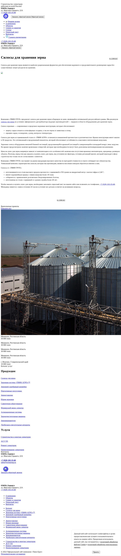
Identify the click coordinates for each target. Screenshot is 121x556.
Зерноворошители (13, 535)
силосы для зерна (7, 122)
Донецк (12, 489)
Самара (12, 505)
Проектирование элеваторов (17, 548)
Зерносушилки (12, 521)
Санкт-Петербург (16, 508)
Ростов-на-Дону (15, 503)
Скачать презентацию (17, 37)
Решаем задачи (14, 21)
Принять (96, 552)
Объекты (9, 26)
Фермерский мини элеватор (17, 527)
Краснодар (13, 492)
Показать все (6, 208)
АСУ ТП (9, 544)
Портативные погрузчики (16, 517)
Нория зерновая (12, 523)
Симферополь (15, 511)
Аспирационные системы (16, 531)
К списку (113, 59)
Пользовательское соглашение (13, 554)
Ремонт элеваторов (13, 546)
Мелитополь (14, 497)
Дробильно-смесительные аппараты (20, 537)
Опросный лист (12, 32)
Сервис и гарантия (13, 28)
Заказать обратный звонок (11, 48)
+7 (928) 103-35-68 (8, 13)
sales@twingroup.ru (8, 462)
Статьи (8, 30)
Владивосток (14, 484)
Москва (12, 500)
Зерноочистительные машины (18, 533)
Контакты (10, 34)
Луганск (12, 494)
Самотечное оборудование (16, 525)
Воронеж (13, 486)
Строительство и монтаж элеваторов (20, 541)
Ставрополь (14, 513)
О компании (11, 24)
